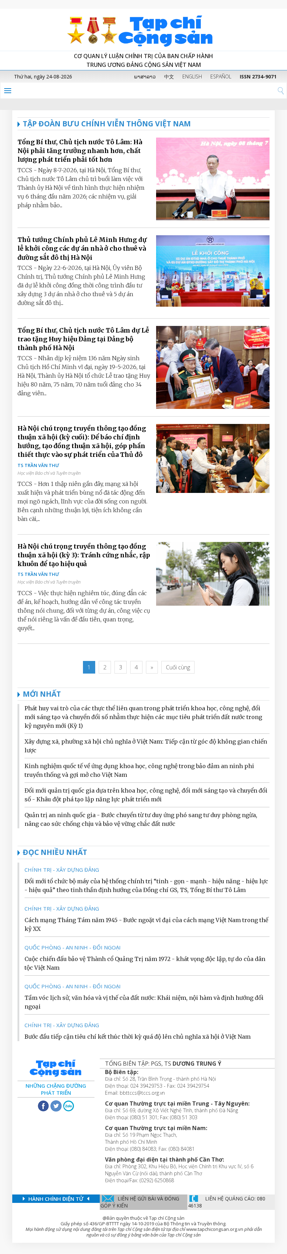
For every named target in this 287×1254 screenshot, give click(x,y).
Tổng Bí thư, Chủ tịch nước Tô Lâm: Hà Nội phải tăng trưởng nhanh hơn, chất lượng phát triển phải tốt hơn (80, 150)
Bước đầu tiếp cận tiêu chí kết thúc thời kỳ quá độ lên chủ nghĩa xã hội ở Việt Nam (137, 1036)
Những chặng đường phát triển (56, 1089)
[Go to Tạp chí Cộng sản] (144, 30)
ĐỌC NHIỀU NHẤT (55, 852)
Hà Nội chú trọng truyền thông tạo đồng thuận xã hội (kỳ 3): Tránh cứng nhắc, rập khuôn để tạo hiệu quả (84, 555)
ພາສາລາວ (145, 76)
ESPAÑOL (220, 76)
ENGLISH (192, 76)
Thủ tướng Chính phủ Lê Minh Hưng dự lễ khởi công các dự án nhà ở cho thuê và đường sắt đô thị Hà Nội (82, 248)
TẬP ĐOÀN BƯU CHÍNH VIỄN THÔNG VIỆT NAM (107, 123)
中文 (169, 76)
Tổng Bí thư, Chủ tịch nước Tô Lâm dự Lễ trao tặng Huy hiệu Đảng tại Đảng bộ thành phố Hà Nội (83, 339)
